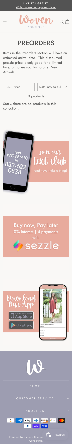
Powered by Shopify (20, 437)
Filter (16, 87)
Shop (35, 386)
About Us (35, 411)
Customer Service (35, 398)
